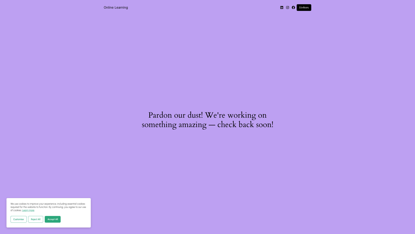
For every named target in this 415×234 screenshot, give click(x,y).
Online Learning (116, 7)
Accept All (52, 219)
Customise (18, 219)
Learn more (28, 210)
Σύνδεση (304, 7)
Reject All (35, 219)
